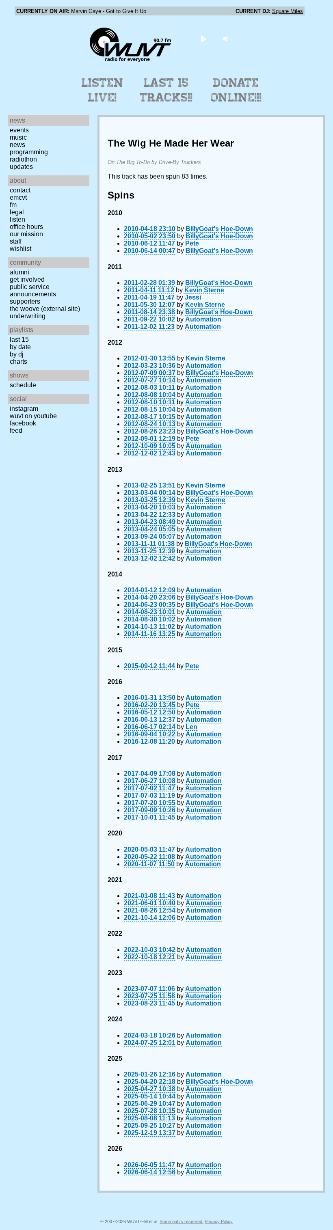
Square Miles (287, 11)
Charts (18, 361)
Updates (21, 166)
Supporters (25, 301)
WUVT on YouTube (33, 415)
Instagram (24, 408)
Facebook (23, 423)
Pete (192, 243)
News (17, 144)
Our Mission (26, 234)
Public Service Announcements (33, 290)
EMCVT (18, 197)
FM (13, 204)
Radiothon (23, 159)
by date (20, 346)
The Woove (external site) (45, 308)
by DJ (17, 354)
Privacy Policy (219, 1221)
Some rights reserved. (181, 1221)
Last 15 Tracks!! (166, 90)
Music (18, 137)
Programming (29, 152)
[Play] (204, 38)
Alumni (19, 272)
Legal (17, 212)
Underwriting (27, 316)
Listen (17, 219)
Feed (16, 430)
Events (19, 130)
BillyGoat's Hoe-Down (219, 228)
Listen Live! (102, 90)
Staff (16, 241)
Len (191, 726)
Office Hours (26, 226)
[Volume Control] (227, 38)
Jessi (193, 297)
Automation (203, 319)
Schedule (23, 385)
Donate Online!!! (236, 90)
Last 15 (19, 339)
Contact (20, 190)
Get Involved (27, 279)
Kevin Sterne (204, 290)
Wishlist (20, 248)
